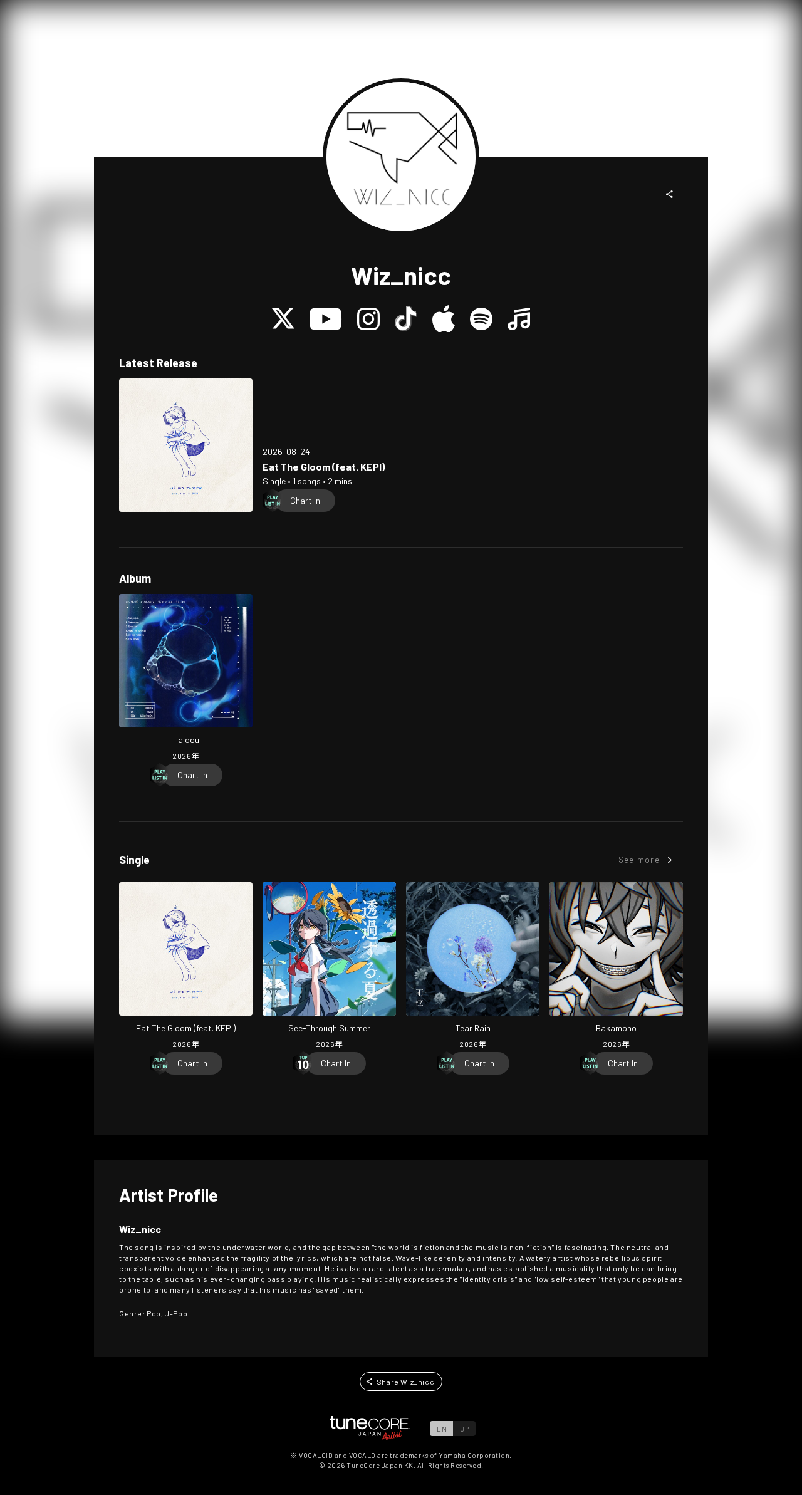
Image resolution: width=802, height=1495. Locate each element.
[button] (670, 194)
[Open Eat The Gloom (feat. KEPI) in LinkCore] (186, 445)
